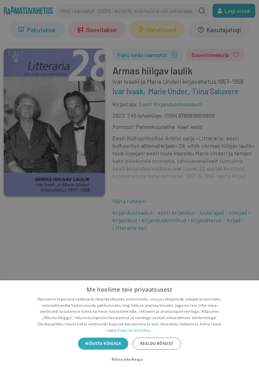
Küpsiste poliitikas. (134, 330)
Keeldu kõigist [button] (156, 343)
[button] (129, 359)
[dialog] (129, 326)
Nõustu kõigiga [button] (103, 343)
